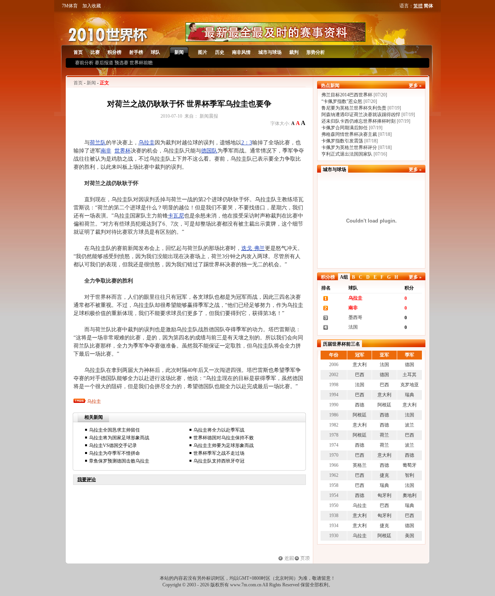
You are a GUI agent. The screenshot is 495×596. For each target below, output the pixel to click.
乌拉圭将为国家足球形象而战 (119, 437)
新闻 (179, 52)
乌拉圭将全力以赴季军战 (218, 430)
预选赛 (121, 62)
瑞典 (409, 394)
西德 (359, 405)
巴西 (359, 374)
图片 (202, 52)
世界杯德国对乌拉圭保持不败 (223, 437)
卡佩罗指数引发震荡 (342, 141)
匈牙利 (384, 495)
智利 (409, 475)
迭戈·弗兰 (253, 248)
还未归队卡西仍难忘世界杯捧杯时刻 (358, 121)
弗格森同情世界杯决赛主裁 (349, 134)
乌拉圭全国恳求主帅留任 (114, 430)
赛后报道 (104, 62)
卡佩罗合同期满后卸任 (344, 127)
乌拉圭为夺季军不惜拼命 (114, 453)
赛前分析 (84, 62)
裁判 (294, 52)
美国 (409, 535)
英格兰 (360, 465)
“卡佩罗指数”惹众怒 (341, 101)
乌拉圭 (146, 143)
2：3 (246, 143)
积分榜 (114, 52)
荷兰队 (98, 143)
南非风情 (241, 52)
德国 (409, 364)
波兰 (409, 425)
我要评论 (86, 479)
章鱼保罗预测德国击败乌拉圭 (119, 461)
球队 (155, 52)
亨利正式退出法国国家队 (346, 154)
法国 (353, 327)
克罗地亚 (409, 384)
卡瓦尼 (176, 216)
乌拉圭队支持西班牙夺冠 (218, 461)
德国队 (209, 151)
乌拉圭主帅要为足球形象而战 (223, 445)
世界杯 (122, 151)
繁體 (418, 6)
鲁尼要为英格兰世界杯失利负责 (353, 108)
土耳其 (409, 374)
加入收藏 (91, 6)
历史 (219, 52)
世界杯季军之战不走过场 (218, 453)
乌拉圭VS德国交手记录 (113, 445)
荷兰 (384, 435)
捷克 (384, 475)
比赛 (95, 52)
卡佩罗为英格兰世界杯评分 (349, 147)
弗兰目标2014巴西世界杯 (346, 95)
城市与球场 (270, 52)
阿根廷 (384, 405)
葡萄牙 (409, 465)
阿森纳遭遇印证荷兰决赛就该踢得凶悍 (360, 114)
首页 (78, 52)
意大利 (360, 364)
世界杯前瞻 (141, 62)
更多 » (415, 85)
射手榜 (136, 52)
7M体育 (70, 6)
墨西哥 (355, 317)
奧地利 (409, 495)
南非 (106, 151)
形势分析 (315, 52)
